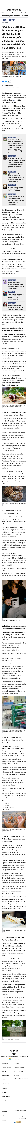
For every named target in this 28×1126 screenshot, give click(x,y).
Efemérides (5, 22)
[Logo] (14, 9)
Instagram (4, 1120)
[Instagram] (17, 1051)
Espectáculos (5, 1100)
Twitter (3, 1116)
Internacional (20, 13)
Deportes (4, 1088)
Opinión (4, 1079)
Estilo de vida (5, 1084)
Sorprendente (6, 1096)
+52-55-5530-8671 (19, 1071)
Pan (13, 100)
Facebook (4, 1111)
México (14, 13)
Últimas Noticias (6, 13)
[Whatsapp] (9, 81)
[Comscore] (14, 1059)
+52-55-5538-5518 (19, 1067)
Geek (3, 1105)
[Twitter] (6, 81)
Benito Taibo (5, 16)
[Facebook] (3, 81)
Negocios (4, 1092)
